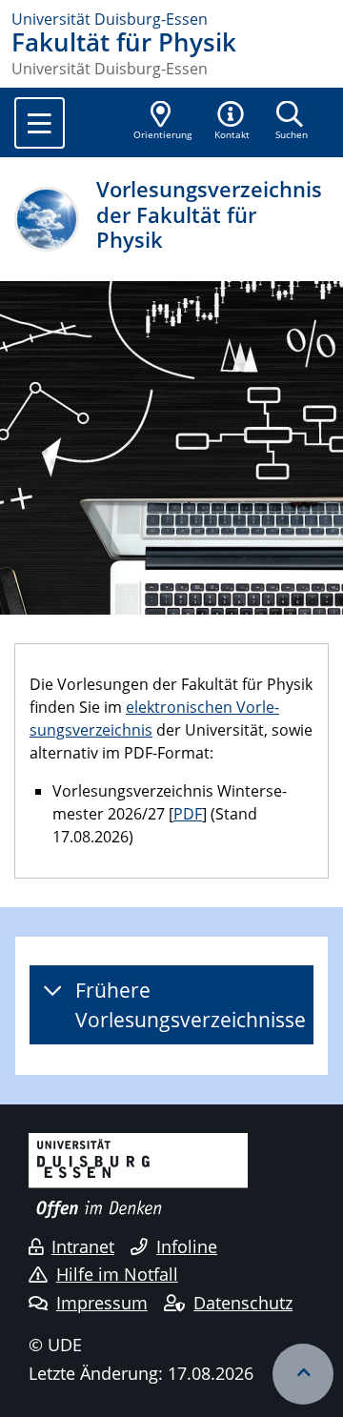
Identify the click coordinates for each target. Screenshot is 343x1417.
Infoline (186, 1246)
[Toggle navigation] (39, 123)
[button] (232, 122)
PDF (187, 813)
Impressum (102, 1302)
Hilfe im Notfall (117, 1274)
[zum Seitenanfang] (302, 1374)
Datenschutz (243, 1302)
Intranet (82, 1246)
